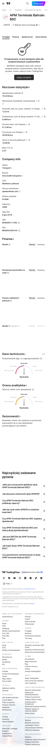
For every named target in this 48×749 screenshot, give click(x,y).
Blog (26, 664)
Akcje (4, 623)
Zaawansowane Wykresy (34, 728)
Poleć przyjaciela (8, 702)
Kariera (27, 669)
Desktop (5, 690)
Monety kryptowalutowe (11, 631)
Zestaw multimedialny (33, 671)
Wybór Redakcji (8, 722)
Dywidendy (6, 662)
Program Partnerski (32, 742)
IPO (3, 664)
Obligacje (5, 628)
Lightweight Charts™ (32, 725)
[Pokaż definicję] (22, 93)
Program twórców (8, 705)
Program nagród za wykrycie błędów (32, 710)
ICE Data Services (29, 589)
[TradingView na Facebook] (9, 578)
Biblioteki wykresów (32, 723)
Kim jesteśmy (29, 659)
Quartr (32, 603)
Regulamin (6, 707)
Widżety (28, 720)
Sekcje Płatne (7, 736)
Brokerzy (28, 633)
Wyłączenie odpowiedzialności (31, 693)
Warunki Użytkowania (33, 690)
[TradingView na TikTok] (36, 578)
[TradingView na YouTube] (14, 578)
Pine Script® (6, 681)
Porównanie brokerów (33, 636)
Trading (5, 717)
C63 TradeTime (30, 683)
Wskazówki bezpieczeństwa (35, 706)
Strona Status (30, 713)
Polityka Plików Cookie (33, 699)
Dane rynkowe (30, 621)
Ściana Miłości (7, 700)
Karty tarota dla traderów (34, 681)
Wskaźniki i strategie (9, 728)
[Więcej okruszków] (10, 10)
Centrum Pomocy (31, 666)
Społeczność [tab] (27, 37)
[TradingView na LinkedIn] (25, 578)
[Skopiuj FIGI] (19, 231)
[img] (37, 25)
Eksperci (5, 731)
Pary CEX (5, 633)
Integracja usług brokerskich (35, 739)
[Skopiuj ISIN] (19, 223)
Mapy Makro (6, 679)
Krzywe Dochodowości (10, 674)
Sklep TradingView (32, 678)
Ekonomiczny (7, 657)
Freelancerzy (7, 733)
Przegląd (28, 631)
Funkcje (28, 617)
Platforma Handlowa (32, 730)
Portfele (5, 671)
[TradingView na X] (3, 578)
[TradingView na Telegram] (30, 578)
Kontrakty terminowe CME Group (34, 646)
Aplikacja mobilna (8, 688)
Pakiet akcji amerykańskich (35, 652)
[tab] (32, 244)
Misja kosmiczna (31, 661)
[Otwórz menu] (3, 3)
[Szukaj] (27, 3)
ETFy (4, 626)
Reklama (28, 737)
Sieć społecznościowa (10, 697)
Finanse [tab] (15, 37)
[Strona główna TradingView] (8, 3)
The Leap (28, 638)
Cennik (27, 619)
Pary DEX (5, 636)
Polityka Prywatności (32, 697)
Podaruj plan (29, 624)
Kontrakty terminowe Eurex (35, 650)
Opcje (4, 676)
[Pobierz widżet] (43, 354)
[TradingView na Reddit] (41, 578)
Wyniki (4, 659)
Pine (3, 638)
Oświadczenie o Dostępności (31, 703)
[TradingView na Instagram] (19, 578)
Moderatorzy (7, 710)
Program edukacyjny (32, 744)
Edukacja (5, 719)
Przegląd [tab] (6, 37)
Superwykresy (7, 617)
